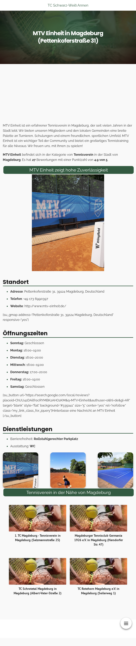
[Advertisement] (68, 94)
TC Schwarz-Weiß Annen (68, 5)
